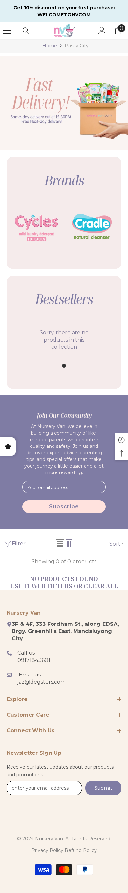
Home (49, 46)
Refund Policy (81, 850)
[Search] (26, 31)
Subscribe (64, 506)
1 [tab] (64, 366)
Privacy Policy (47, 850)
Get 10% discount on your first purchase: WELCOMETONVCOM (64, 11)
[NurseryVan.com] (36, 226)
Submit (104, 788)
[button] (60, 543)
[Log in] (102, 30)
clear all (101, 586)
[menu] (7, 31)
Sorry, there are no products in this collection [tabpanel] (64, 339)
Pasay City (77, 46)
